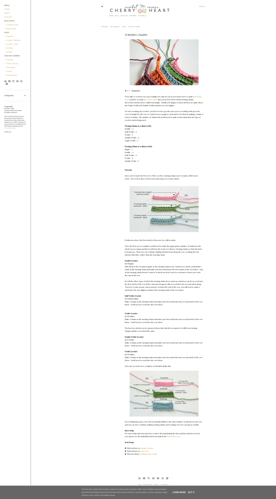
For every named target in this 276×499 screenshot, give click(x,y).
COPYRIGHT (165, 484)
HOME (6, 9)
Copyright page (9, 128)
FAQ (139, 484)
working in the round (148, 454)
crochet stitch (151, 99)
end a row (144, 451)
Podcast (124, 15)
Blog (117, 15)
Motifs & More (11, 75)
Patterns (133, 15)
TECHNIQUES (114, 26)
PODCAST (8, 17)
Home (111, 15)
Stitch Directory (173, 436)
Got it (191, 492)
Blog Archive (11, 29)
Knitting (9, 48)
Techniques (10, 67)
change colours (146, 448)
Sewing (9, 52)
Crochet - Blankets (13, 40)
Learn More (179, 492)
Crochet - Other (12, 44)
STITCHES (104, 26)
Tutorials (142, 15)
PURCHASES (147, 484)
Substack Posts (12, 25)
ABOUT (7, 13)
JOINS (124, 26)
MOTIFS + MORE (134, 26)
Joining (9, 71)
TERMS (156, 484)
